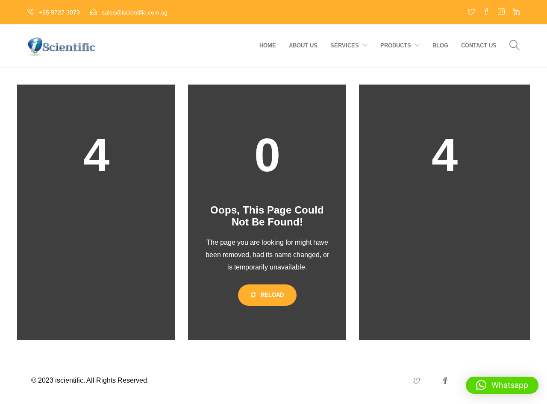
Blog (440, 45)
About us (303, 45)
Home (267, 45)
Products (395, 45)
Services (344, 45)
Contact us (479, 45)
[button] (502, 385)
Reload (271, 295)
